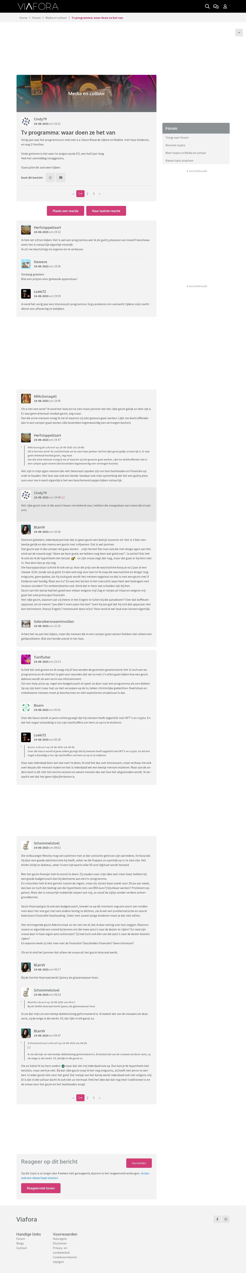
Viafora (26, 1219)
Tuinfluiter (42, 657)
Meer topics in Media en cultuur (185, 153)
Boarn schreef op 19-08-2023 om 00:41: (51, 747)
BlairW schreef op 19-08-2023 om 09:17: (51, 1002)
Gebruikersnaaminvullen (54, 621)
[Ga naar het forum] (216, 6)
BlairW (39, 527)
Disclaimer (60, 1243)
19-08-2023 (41, 710)
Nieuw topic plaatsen (179, 160)
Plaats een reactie (65, 211)
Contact (21, 1248)
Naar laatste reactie (106, 211)
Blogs (20, 1243)
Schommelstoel (47, 843)
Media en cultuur (56, 18)
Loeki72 (40, 291)
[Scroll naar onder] (239, 32)
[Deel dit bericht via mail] (61, 177)
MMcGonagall (45, 396)
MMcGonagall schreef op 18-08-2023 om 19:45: (56, 447)
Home (23, 18)
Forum (36, 18)
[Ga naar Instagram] (226, 1219)
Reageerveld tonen (41, 1188)
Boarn (39, 705)
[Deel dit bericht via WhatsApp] (50, 177)
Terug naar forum (177, 137)
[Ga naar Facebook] (217, 1219)
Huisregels (60, 1239)
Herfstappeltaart (47, 227)
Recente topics (175, 145)
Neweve (40, 262)
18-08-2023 (41, 124)
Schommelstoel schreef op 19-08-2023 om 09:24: (57, 1043)
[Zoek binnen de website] (207, 6)
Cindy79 (40, 119)
